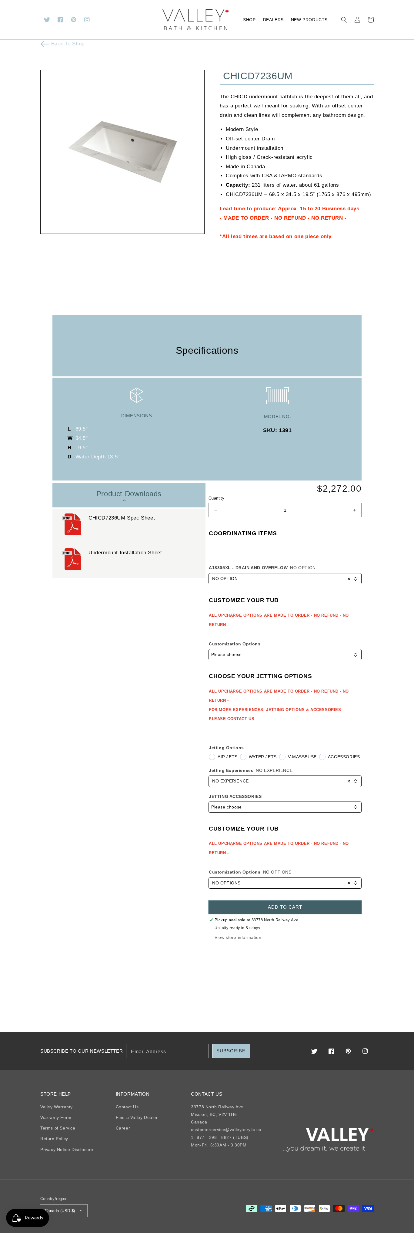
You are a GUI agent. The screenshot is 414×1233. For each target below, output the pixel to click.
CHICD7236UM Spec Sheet (121, 518)
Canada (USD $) (60, 1210)
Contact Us (127, 1106)
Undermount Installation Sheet (125, 553)
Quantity (216, 498)
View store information (238, 937)
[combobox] (285, 578)
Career (123, 1128)
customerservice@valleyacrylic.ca (226, 1129)
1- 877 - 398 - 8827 (211, 1137)
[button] (344, 19)
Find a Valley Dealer (137, 1117)
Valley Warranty (56, 1106)
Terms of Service (57, 1128)
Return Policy (54, 1138)
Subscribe (230, 1050)
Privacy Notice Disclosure (66, 1149)
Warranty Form (56, 1117)
